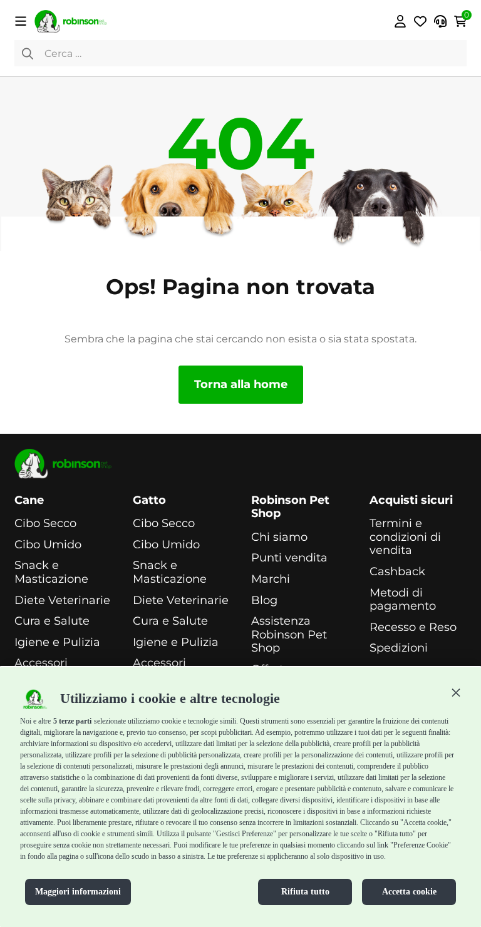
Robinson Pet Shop (290, 507)
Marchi (270, 579)
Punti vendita (289, 558)
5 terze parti (72, 721)
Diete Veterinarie (62, 600)
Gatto (149, 500)
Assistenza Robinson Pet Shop (289, 635)
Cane (29, 500)
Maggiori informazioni (78, 891)
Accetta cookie (409, 891)
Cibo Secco (45, 523)
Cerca (27, 53)
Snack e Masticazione (51, 572)
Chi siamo (279, 537)
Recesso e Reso (413, 627)
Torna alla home (240, 384)
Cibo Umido (47, 544)
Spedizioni (399, 648)
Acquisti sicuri (411, 500)
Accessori (41, 663)
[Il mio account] (400, 21)
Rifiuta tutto (305, 891)
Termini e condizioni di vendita (405, 537)
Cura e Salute (52, 621)
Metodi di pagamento (403, 599)
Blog (264, 600)
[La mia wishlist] (420, 21)
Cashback (397, 571)
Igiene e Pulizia (57, 642)
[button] (456, 692)
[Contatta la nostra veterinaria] (440, 21)
